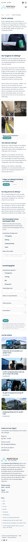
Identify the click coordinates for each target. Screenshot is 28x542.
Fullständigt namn (8, 288)
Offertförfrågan (6, 184)
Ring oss (15, 184)
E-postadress (6, 310)
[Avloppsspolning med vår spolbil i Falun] (14, 404)
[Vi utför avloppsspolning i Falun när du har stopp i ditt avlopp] (14, 364)
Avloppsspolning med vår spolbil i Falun (12, 520)
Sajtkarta (4, 537)
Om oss (5, 506)
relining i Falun (9, 83)
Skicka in (5, 320)
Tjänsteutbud (6, 514)
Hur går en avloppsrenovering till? (11, 517)
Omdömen (5, 512)
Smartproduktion (12, 537)
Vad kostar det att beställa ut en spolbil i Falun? (14, 523)
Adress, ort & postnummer (10, 295)
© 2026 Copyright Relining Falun (9, 535)
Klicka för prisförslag (7, 137)
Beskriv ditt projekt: (8, 251)
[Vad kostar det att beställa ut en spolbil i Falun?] (14, 343)
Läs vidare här (6, 355)
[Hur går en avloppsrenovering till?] (14, 385)
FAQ (4, 503)
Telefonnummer (7, 303)
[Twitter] (6, 540)
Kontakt (4, 509)
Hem (4, 501)
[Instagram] (25, 2)
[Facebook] (23, 3)
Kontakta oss (5, 450)
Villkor (20, 535)
